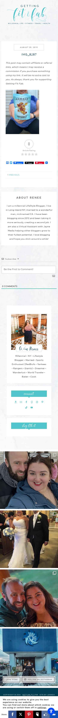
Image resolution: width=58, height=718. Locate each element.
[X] (21, 714)
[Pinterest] (29, 714)
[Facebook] (12, 714)
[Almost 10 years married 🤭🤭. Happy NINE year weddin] (29, 539)
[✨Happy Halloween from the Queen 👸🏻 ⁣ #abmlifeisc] (29, 657)
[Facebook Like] (45, 714)
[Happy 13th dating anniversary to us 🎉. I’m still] (29, 480)
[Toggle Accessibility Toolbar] (51, 711)
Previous (14, 175)
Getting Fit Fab (29, 16)
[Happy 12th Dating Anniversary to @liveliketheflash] (29, 598)
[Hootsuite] (37, 714)
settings (41, 707)
